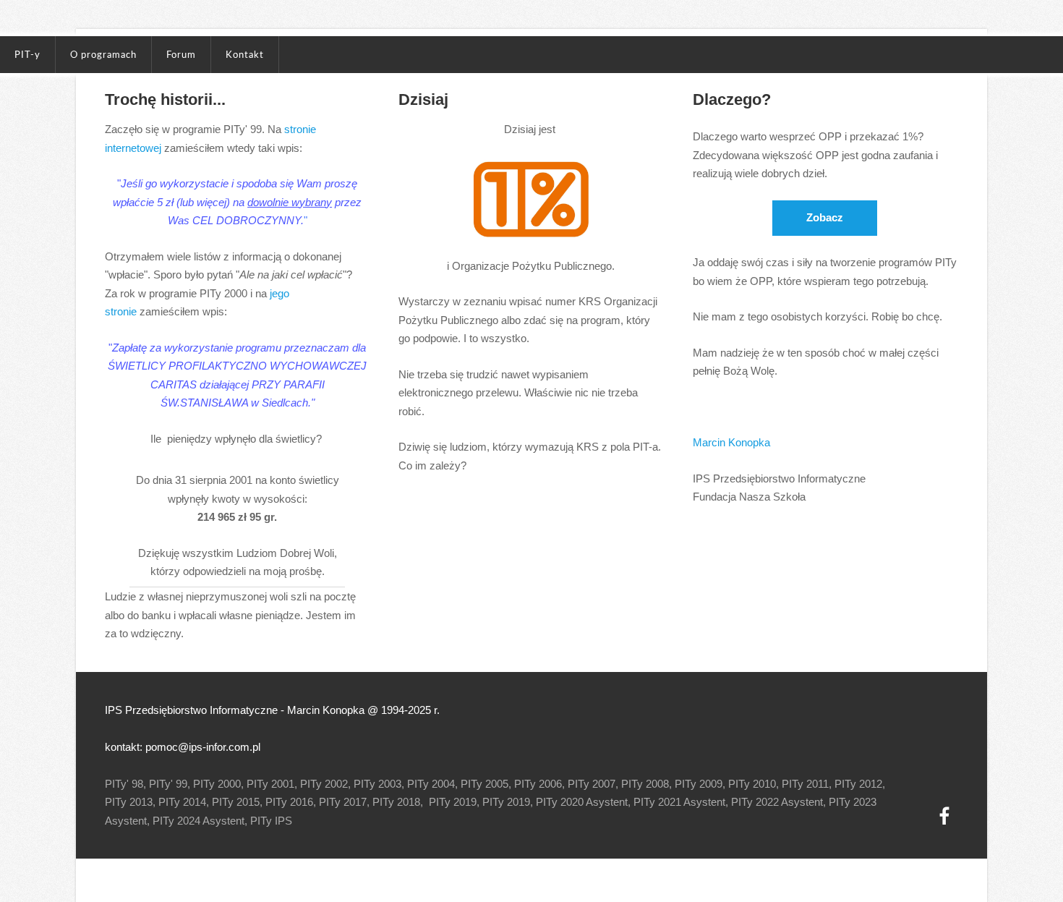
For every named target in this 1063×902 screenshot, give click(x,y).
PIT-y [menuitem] (27, 54)
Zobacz (824, 217)
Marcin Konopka (731, 442)
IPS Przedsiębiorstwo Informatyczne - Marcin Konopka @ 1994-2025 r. (272, 710)
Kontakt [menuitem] (245, 54)
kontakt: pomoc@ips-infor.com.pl (182, 747)
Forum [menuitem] (181, 54)
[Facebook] (944, 816)
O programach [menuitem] (103, 54)
